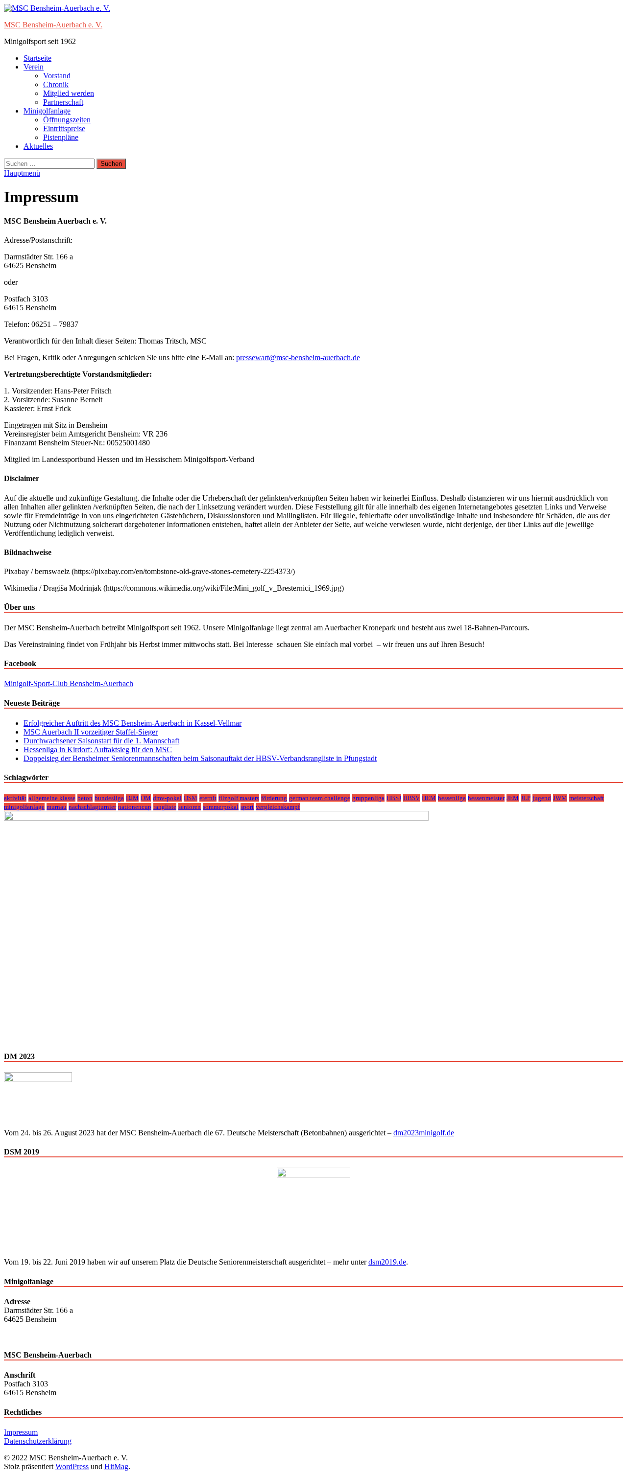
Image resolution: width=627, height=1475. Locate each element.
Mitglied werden (68, 93)
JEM (512, 798)
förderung (274, 798)
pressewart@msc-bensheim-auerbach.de (298, 357)
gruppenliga (368, 798)
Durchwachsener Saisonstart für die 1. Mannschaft (101, 741)
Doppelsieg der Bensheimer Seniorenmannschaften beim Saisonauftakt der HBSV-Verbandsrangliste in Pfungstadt (200, 758)
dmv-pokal (167, 798)
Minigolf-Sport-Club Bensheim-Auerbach (68, 683)
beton (85, 798)
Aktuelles (38, 146)
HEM (429, 798)
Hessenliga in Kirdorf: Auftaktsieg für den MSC (98, 749)
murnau (57, 806)
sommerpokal (221, 806)
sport (247, 806)
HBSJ (393, 798)
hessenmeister (486, 798)
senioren (189, 806)
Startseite (37, 58)
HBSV (411, 798)
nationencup (134, 806)
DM (146, 798)
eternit (208, 798)
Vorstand (57, 75)
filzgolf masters (238, 798)
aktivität (15, 798)
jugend (541, 798)
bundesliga (109, 798)
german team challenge (319, 798)
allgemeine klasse (51, 798)
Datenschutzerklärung (38, 1441)
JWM (560, 798)
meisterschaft (586, 798)
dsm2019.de (387, 1262)
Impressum (21, 1432)
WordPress (72, 1466)
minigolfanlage (24, 806)
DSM (190, 798)
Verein (34, 67)
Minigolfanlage (47, 111)
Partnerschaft (63, 102)
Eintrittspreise (64, 128)
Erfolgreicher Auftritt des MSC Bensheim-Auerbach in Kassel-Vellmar (132, 723)
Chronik (56, 84)
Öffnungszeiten (67, 119)
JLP (526, 798)
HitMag (116, 1466)
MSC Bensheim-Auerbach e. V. (53, 25)
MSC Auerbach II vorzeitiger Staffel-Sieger (91, 732)
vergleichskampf (278, 806)
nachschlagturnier (92, 806)
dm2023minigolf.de (423, 1133)
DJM (132, 798)
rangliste (164, 806)
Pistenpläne (60, 137)
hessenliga (452, 798)
